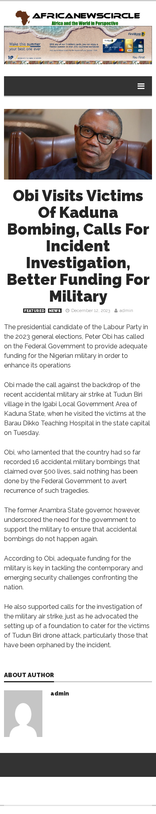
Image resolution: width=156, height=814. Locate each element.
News (55, 311)
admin (126, 310)
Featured (34, 311)
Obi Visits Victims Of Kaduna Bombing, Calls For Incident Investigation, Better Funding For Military (78, 246)
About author (29, 675)
